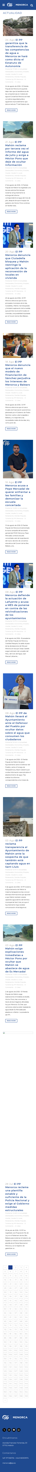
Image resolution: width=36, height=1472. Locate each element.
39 (26, 1296)
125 (5, 1371)
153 (21, 1392)
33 (21, 1292)
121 (10, 1367)
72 (16, 1325)
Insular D (14, 74)
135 (5, 1379)
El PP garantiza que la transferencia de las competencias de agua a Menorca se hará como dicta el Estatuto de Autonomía (17, 53)
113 (21, 1359)
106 (10, 1355)
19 (26, 1280)
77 (16, 1330)
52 (16, 1309)
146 (10, 1388)
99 (26, 1346)
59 (26, 1313)
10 (5, 1276)
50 (5, 1309)
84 (26, 1334)
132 (15, 1375)
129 (26, 1371)
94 (26, 1342)
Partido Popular (20, 77)
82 (16, 1334)
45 (5, 1305)
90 (5, 1342)
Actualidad (23, 69)
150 (5, 1392)
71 (10, 1325)
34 (26, 1292)
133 (21, 1375)
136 (10, 1379)
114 (26, 1359)
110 (5, 1359)
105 (5, 1355)
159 (26, 1396)
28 (21, 1288)
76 (10, 1330)
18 (21, 1280)
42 (16, 1301)
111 (10, 1359)
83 (21, 1334)
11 (10, 1276)
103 (21, 1350)
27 (16, 1288)
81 (10, 1334)
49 (26, 1305)
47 (16, 1305)
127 (15, 1371)
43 (21, 1301)
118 (21, 1363)
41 (10, 1301)
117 (16, 1363)
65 (5, 1321)
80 (5, 1334)
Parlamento (9, 77)
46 (10, 1305)
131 (10, 1375)
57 (16, 1313)
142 (15, 1384)
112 (16, 1359)
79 (26, 1330)
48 (21, 1305)
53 (21, 1309)
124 (26, 1367)
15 (5, 1280)
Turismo (8, 79)
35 (5, 1296)
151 (10, 1392)
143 (21, 1384)
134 (26, 1375)
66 (10, 1321)
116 (10, 1363)
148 (21, 1388)
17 (16, 1280)
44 (26, 1301)
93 (21, 1342)
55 (5, 1313)
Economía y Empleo (21, 72)
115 (5, 1363)
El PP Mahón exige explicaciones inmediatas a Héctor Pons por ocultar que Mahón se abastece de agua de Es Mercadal (17, 958)
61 (10, 1317)
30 (5, 1292)
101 (10, 1350)
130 (5, 1375)
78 (21, 1330)
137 (15, 1379)
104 (26, 1350)
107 (15, 1355)
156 (10, 1396)
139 (26, 1379)
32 (16, 1292)
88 (21, 1338)
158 (21, 1396)
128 (21, 1371)
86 (10, 1338)
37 (16, 1296)
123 (21, 1367)
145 (5, 1388)
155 (5, 1396)
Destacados (9, 72)
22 (16, 1284)
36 (10, 1296)
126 (10, 1371)
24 (26, 1284)
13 (21, 1276)
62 (16, 1317)
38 (21, 1296)
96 (10, 1346)
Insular (7, 74)
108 (21, 1355)
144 (26, 1384)
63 (21, 1317)
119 (26, 1363)
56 (10, 1313)
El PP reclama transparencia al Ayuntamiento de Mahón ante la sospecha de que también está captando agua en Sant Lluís (17, 853)
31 (10, 1292)
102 (15, 1350)
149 (26, 1388)
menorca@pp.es (9, 1463)
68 (21, 1321)
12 (16, 1276)
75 (5, 1330)
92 (16, 1342)
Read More (11, 110)
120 (5, 1367)
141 (10, 1384)
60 (5, 1317)
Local (20, 74)
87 (16, 1338)
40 (5, 1301)
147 (15, 1388)
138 (21, 1379)
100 (5, 1350)
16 (10, 1280)
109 (26, 1355)
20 (5, 1284)
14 (26, 1276)
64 (26, 1317)
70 (5, 1325)
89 (26, 1338)
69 (26, 1321)
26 (10, 1288)
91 (10, 1342)
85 (5, 1338)
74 (26, 1325)
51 (10, 1309)
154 (26, 1392)
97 (16, 1346)
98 (21, 1346)
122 (15, 1367)
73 (21, 1325)
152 (15, 1392)
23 (21, 1284)
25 (5, 1288)
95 (5, 1346)
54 (26, 1309)
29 (26, 1288)
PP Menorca (18, 79)
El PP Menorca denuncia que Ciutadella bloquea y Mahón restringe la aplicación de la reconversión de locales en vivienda (17, 264)
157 (15, 1396)
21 (10, 1284)
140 (5, 1384)
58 (21, 1313)
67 (16, 1321)
